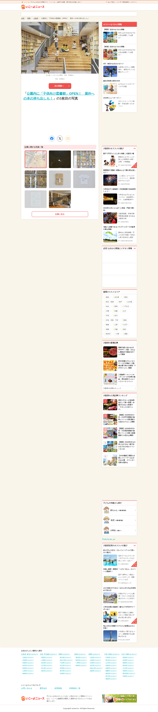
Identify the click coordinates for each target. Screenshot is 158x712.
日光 (107, 315)
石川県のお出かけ (46, 665)
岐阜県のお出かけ (81, 660)
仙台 (107, 306)
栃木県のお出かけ (65, 671)
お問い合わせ (26, 688)
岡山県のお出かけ (111, 660)
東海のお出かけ (80, 654)
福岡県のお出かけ (128, 657)
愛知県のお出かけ (81, 657)
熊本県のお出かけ (128, 665)
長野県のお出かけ (46, 657)
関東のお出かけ (64, 654)
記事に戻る (60, 214)
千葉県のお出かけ (65, 663)
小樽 (117, 334)
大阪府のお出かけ (95, 657)
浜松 (124, 329)
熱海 (125, 320)
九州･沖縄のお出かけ (129, 654)
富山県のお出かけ (46, 668)
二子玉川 (126, 306)
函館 (125, 334)
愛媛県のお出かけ (111, 671)
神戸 (120, 302)
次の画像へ (59, 86)
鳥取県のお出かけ (111, 665)
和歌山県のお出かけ (96, 668)
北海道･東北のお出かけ (29, 654)
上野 (116, 325)
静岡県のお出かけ (81, 665)
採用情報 (58, 688)
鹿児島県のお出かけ (129, 673)
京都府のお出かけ (95, 660)
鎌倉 (107, 325)
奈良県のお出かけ (95, 665)
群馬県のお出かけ (65, 668)
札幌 (116, 311)
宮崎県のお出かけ (128, 671)
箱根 (107, 329)
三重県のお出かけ (81, 663)
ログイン (134, 2)
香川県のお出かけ (111, 676)
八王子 (125, 325)
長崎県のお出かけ (128, 663)
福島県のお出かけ (28, 673)
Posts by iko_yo (108, 539)
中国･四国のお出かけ (112, 654)
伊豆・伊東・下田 (112, 320)
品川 (116, 315)
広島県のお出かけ (111, 657)
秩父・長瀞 (110, 302)
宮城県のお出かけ (28, 660)
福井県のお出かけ (46, 671)
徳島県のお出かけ (111, 679)
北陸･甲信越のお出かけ (48, 654)
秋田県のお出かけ (28, 668)
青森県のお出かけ (28, 663)
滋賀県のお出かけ (95, 671)
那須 (125, 297)
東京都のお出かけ (65, 657)
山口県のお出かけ (111, 663)
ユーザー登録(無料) (123, 2)
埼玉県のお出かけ (65, 665)
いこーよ (27, 2)
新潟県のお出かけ (46, 663)
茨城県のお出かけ (65, 673)
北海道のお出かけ (28, 657)
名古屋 (117, 297)
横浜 (107, 297)
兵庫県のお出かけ (95, 663)
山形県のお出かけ (28, 671)
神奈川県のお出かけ (66, 660)
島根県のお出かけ (111, 668)
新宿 (116, 306)
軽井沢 (108, 334)
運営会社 (43, 688)
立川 (124, 311)
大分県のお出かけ (128, 668)
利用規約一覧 (74, 688)
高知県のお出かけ (111, 673)
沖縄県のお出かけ (128, 676)
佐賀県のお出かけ (128, 660)
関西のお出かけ (94, 654)
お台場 (129, 302)
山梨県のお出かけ (46, 660)
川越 (116, 329)
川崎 (107, 311)
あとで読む (111, 2)
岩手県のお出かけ (28, 665)
